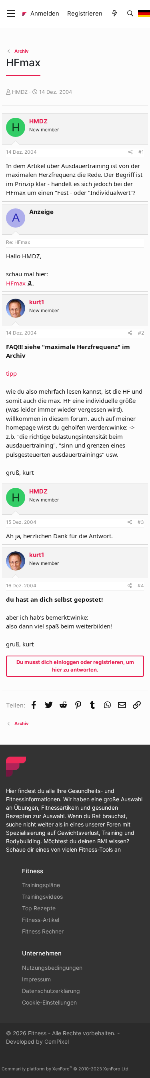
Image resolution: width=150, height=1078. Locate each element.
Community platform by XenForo (66, 1069)
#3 (141, 522)
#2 (141, 333)
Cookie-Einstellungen (49, 1002)
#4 (141, 586)
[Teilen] (131, 152)
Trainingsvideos (42, 896)
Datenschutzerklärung (51, 990)
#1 (141, 152)
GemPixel (56, 1041)
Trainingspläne (41, 885)
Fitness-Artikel (40, 919)
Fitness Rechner (43, 931)
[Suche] (130, 14)
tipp (11, 373)
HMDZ (20, 92)
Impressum (36, 979)
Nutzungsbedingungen (52, 967)
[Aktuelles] (114, 14)
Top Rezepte (39, 908)
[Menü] (11, 14)
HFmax (16, 283)
